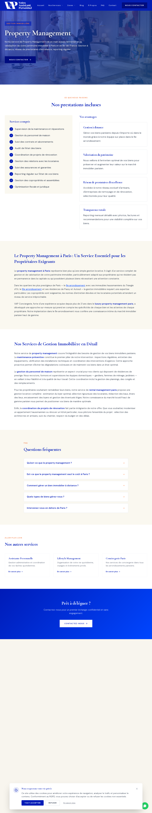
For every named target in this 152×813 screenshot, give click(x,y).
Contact (112, 5)
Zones (70, 5)
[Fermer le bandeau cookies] (137, 789)
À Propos (92, 5)
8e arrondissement (75, 285)
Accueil (40, 5)
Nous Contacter (134, 5)
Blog (82, 5)
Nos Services (54, 5)
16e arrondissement (32, 289)
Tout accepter (32, 803)
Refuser (53, 803)
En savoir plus (69, 803)
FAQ (102, 5)
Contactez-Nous (74, 623)
